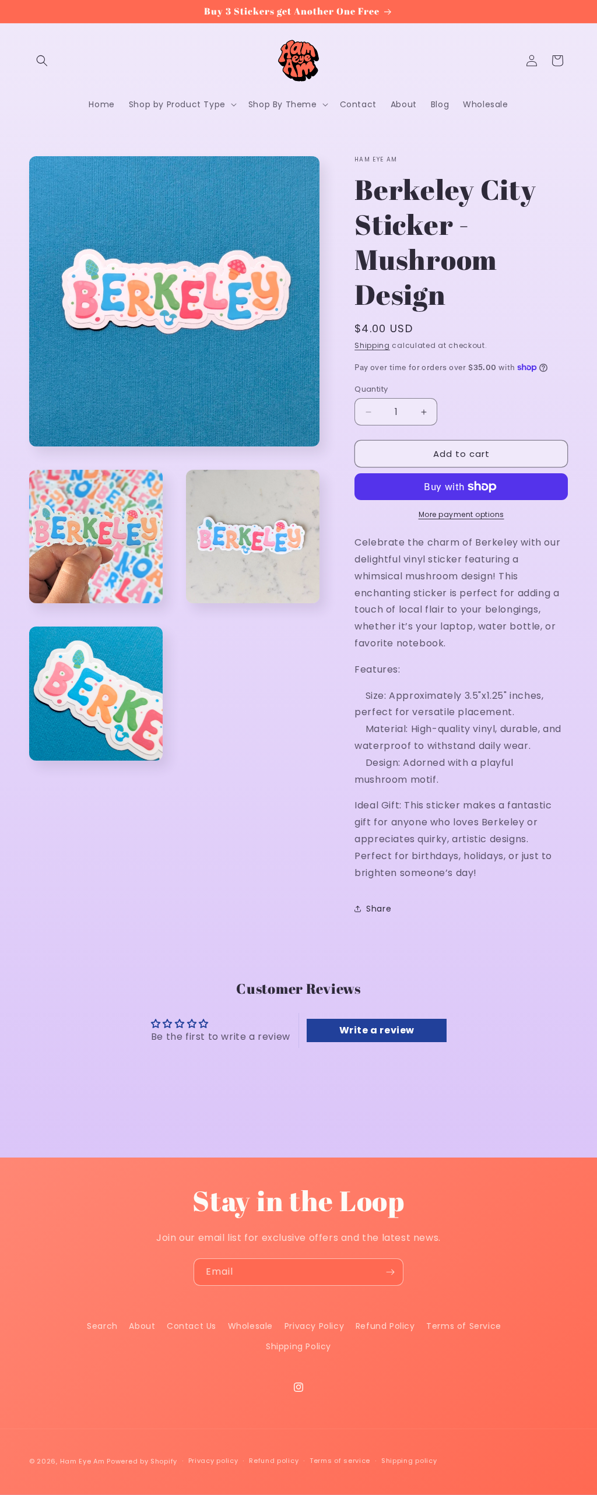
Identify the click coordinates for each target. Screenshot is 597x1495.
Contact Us (191, 1326)
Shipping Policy (298, 1346)
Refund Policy (385, 1326)
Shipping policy (409, 1460)
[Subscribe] (390, 1272)
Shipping (372, 345)
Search (102, 1326)
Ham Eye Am (82, 1461)
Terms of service (340, 1460)
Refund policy (273, 1460)
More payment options (461, 514)
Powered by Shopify (142, 1461)
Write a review (377, 1030)
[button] (42, 60)
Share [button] (378, 908)
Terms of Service (463, 1326)
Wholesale (250, 1326)
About (142, 1326)
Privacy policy (213, 1460)
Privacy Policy (314, 1326)
